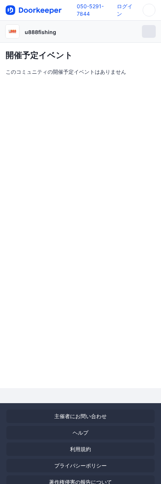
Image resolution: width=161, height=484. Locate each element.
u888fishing (40, 32)
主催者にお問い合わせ (80, 416)
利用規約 (80, 449)
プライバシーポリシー (80, 465)
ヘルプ (80, 432)
